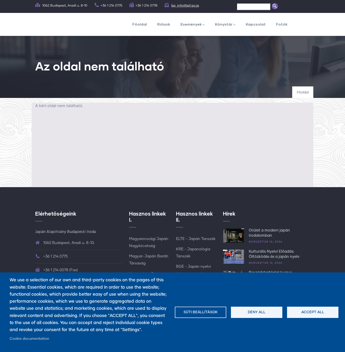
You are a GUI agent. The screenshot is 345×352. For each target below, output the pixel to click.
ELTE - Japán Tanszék (195, 239)
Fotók (282, 24)
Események (191, 24)
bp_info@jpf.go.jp (185, 5)
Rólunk (163, 24)
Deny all (256, 312)
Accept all (312, 312)
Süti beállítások (201, 312)
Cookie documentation (29, 338)
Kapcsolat (256, 24)
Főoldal (139, 24)
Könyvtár (224, 24)
